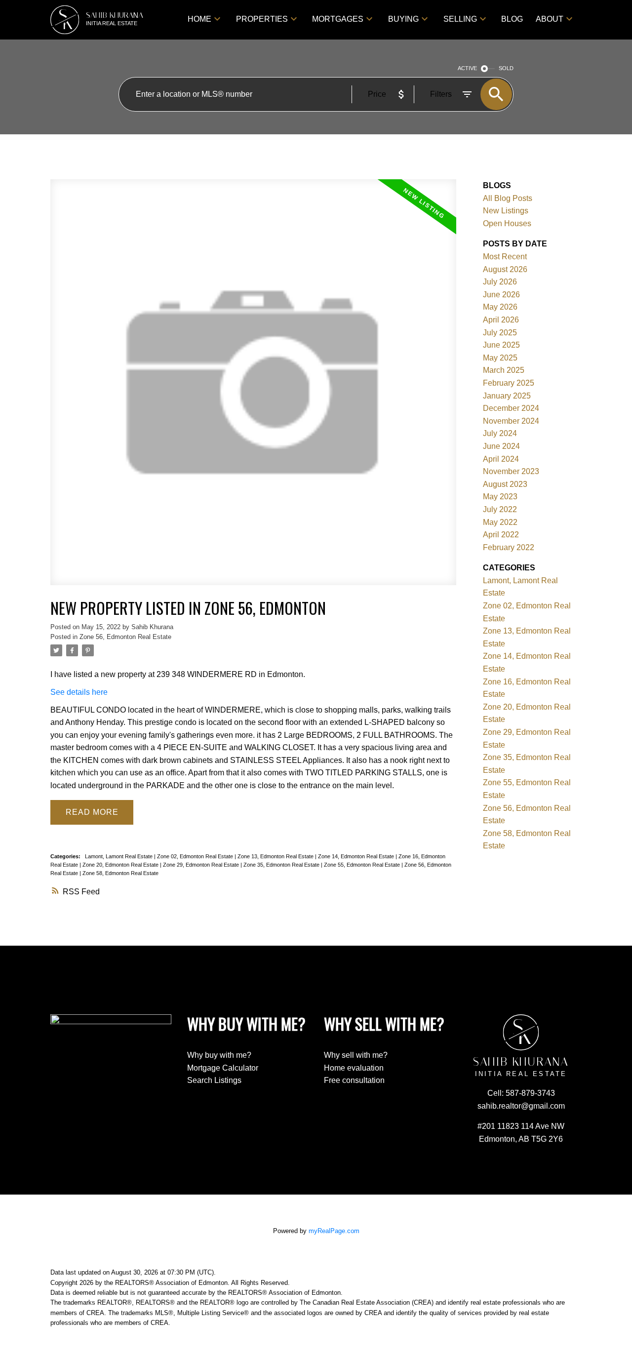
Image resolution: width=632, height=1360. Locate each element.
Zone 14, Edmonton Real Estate (356, 856)
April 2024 (501, 459)
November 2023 (511, 471)
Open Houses (507, 223)
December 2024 (511, 408)
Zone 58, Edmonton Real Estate (120, 873)
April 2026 (501, 320)
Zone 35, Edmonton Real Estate (282, 865)
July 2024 (500, 433)
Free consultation (354, 1080)
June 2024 (501, 446)
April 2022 (501, 534)
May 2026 (500, 307)
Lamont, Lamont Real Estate (119, 856)
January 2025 (507, 396)
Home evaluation (354, 1068)
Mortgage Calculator (222, 1068)
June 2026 (501, 294)
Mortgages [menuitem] (337, 19)
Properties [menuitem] (262, 19)
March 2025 (503, 370)
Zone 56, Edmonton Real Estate (125, 636)
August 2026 (505, 269)
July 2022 (500, 509)
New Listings (505, 210)
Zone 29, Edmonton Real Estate (201, 865)
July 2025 (500, 332)
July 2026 (500, 282)
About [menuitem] (549, 19)
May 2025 (500, 358)
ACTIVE (467, 68)
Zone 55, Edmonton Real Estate (362, 865)
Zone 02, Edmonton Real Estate (196, 856)
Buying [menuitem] (403, 19)
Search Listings (214, 1080)
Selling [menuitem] (460, 19)
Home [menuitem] (199, 19)
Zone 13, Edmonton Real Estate (276, 856)
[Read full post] (253, 388)
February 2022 (508, 547)
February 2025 (508, 383)
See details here (79, 692)
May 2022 (500, 522)
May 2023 (500, 496)
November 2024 (511, 421)
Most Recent (505, 256)
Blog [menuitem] (512, 19)
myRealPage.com (334, 1231)
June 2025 (501, 345)
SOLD (506, 68)
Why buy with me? (219, 1055)
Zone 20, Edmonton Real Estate (121, 865)
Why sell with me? (356, 1055)
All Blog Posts (507, 198)
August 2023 (505, 484)
